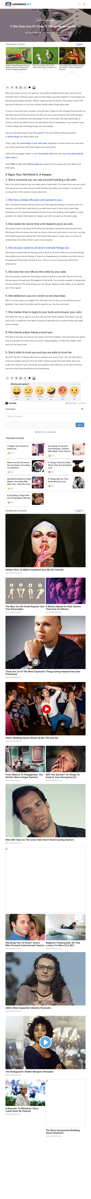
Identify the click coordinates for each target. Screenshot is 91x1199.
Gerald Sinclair (34, 32)
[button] (84, 4)
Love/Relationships (45, 20)
